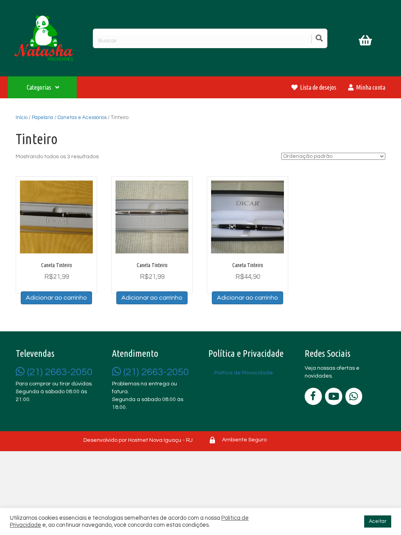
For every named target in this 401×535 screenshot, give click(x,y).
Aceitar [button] (378, 521)
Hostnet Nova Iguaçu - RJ (160, 440)
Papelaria (42, 117)
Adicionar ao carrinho (56, 298)
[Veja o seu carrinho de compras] (366, 42)
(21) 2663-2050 (58, 372)
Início (21, 117)
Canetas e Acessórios (82, 117)
